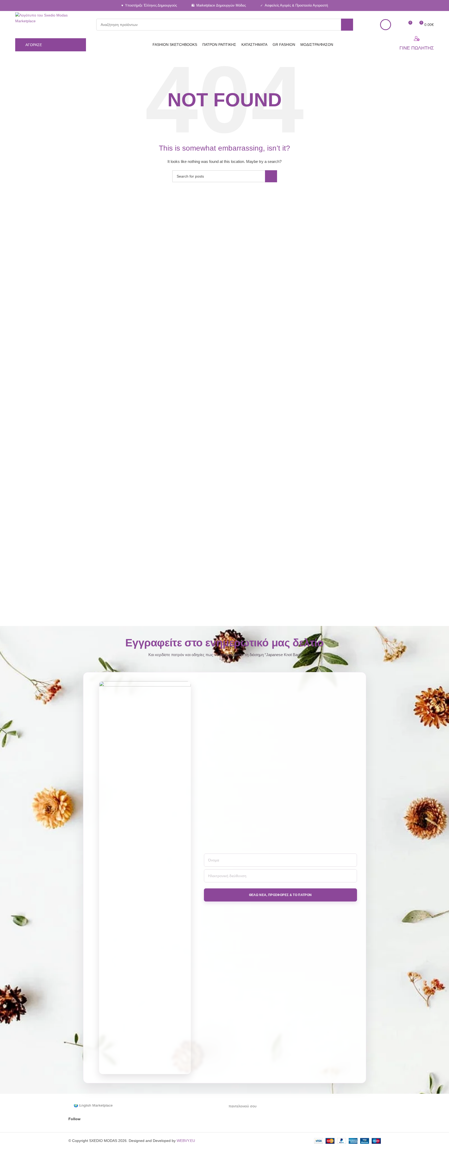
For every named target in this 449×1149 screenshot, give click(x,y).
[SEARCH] (347, 25)
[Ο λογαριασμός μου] (385, 24)
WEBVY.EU (186, 1141)
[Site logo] (48, 24)
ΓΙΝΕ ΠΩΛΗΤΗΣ (416, 48)
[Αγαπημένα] (398, 24)
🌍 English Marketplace (93, 1105)
